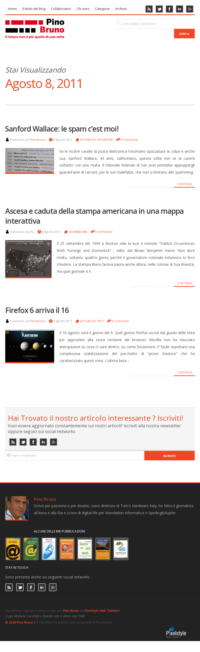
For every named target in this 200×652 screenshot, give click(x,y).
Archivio (121, 9)
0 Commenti (129, 139)
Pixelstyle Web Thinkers (102, 610)
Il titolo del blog (34, 9)
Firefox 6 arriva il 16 (37, 310)
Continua (184, 184)
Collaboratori (61, 9)
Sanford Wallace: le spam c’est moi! (61, 129)
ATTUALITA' (88, 139)
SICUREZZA (105, 139)
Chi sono (83, 9)
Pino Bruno (37, 139)
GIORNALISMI (78, 232)
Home (12, 9)
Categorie (102, 9)
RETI (101, 321)
